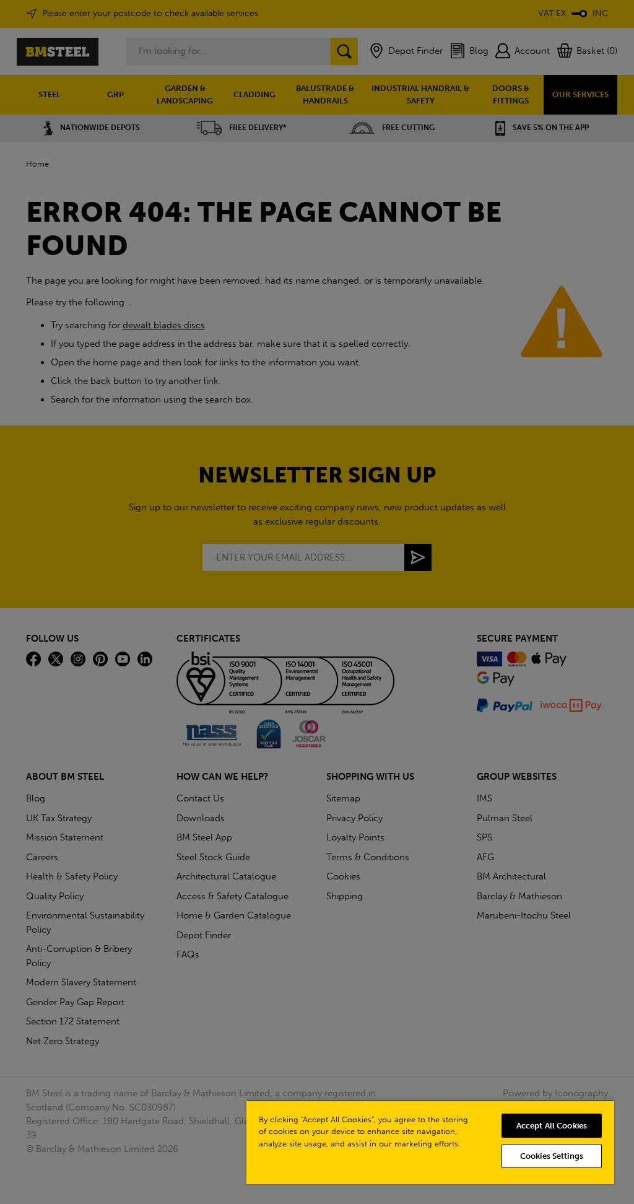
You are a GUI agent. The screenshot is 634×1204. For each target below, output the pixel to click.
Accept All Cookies (551, 1125)
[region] (430, 1141)
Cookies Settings (551, 1156)
